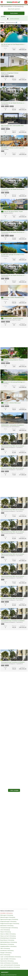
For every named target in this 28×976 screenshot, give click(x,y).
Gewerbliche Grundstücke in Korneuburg (10, 967)
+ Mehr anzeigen (14, 790)
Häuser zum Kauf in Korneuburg (8, 936)
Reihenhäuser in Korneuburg (7, 944)
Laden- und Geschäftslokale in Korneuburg (10, 956)
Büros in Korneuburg (5, 954)
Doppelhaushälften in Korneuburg (8, 946)
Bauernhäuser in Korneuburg (7, 940)
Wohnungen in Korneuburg (6, 915)
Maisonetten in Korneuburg (6, 925)
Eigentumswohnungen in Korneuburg (9, 919)
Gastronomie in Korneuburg (6, 961)
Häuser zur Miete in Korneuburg (8, 934)
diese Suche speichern (14, 9)
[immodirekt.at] (13, 2)
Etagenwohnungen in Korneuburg (8, 921)
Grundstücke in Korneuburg (6, 950)
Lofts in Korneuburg (5, 929)
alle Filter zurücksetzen (14, 18)
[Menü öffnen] (2, 2)
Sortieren (2, 22)
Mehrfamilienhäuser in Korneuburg (8, 942)
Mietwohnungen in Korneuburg (7, 917)
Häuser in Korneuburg (5, 931)
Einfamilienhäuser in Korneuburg (8, 938)
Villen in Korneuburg (5, 948)
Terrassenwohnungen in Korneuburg (9, 927)
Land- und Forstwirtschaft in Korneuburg (10, 965)
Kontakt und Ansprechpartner (9, 974)
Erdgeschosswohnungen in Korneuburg (9, 923)
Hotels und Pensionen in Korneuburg (9, 963)
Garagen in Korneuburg (5, 952)
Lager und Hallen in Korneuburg (7, 958)
